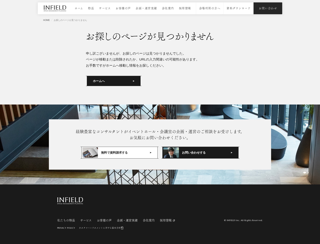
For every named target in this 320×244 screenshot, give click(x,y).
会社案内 (168, 8)
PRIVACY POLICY (66, 228)
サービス (105, 8)
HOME (46, 20)
